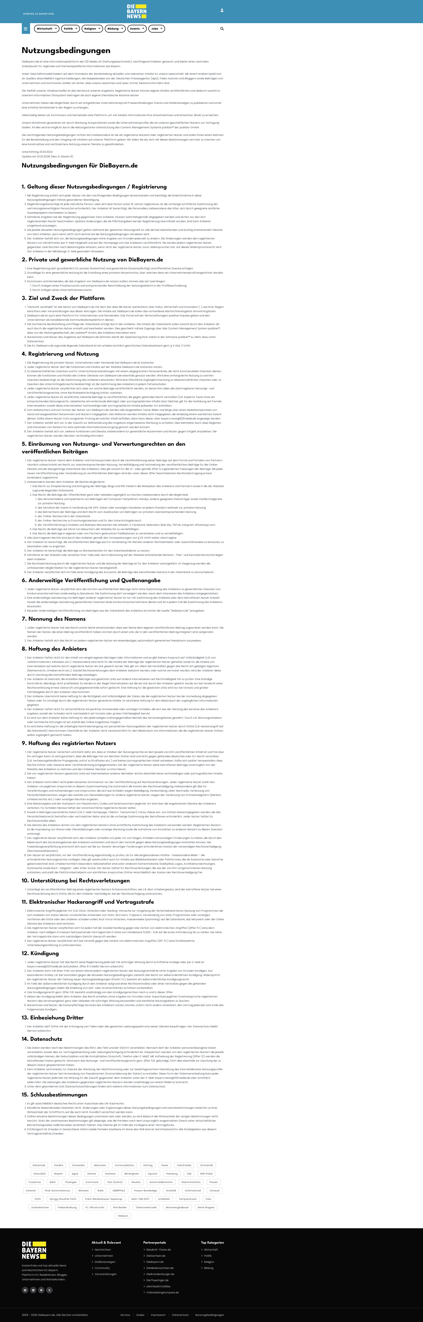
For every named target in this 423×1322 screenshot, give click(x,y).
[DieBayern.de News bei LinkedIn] (33, 1290)
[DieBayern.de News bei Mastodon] (41, 1290)
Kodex (140, 1315)
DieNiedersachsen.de (160, 1268)
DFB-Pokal (206, 1173)
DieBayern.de (155, 1262)
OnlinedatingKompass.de (162, 1292)
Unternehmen (104, 1256)
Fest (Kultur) (115, 1182)
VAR (189, 1173)
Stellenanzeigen (105, 1262)
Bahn (53, 1182)
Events (135, 29)
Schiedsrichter (40, 1207)
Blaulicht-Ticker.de (158, 1249)
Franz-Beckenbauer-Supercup (103, 1199)
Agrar (75, 1173)
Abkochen (100, 1165)
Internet (31, 1190)
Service (125, 1315)
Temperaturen (188, 1199)
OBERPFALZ (118, 1190)
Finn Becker (120, 1207)
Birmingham (132, 1173)
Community (102, 1268)
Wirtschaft (44, 29)
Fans (208, 1199)
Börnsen (84, 1190)
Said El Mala (184, 1165)
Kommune (92, 1182)
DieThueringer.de (157, 1280)
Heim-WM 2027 (140, 1199)
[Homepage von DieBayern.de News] (25, 1290)
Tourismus (34, 1182)
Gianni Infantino (191, 1182)
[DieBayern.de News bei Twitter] (49, 1290)
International (193, 1190)
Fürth (38, 1199)
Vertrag (148, 1165)
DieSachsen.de (155, 1256)
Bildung (113, 29)
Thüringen (71, 1182)
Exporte (152, 1173)
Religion (90, 29)
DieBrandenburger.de (160, 1274)
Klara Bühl (39, 1173)
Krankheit (164, 1199)
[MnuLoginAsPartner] (222, 10)
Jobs (154, 29)
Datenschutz (180, 1315)
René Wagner (206, 1207)
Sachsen (110, 1173)
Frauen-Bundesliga (145, 1190)
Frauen (214, 1182)
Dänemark (39, 1165)
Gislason (123, 1216)
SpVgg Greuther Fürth (63, 1199)
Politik (68, 29)
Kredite (58, 1165)
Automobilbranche (161, 1182)
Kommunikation (124, 1165)
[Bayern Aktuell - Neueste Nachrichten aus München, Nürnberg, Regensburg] (137, 11)
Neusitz (136, 1182)
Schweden (78, 1165)
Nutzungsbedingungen (209, 1315)
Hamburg (172, 1173)
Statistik (171, 1190)
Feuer (164, 1165)
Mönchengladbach (177, 1207)
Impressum (158, 1315)
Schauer (215, 1190)
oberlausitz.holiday (158, 1286)
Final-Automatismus (57, 1190)
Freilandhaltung (67, 1207)
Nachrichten (103, 1249)
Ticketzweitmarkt (146, 1207)
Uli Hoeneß (206, 1165)
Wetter (91, 1173)
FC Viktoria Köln (95, 1207)
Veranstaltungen (106, 1274)
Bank (100, 1190)
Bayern (58, 1173)
